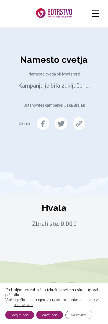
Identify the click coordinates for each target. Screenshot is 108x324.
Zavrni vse (50, 315)
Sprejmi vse (20, 315)
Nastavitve (79, 315)
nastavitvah (23, 305)
